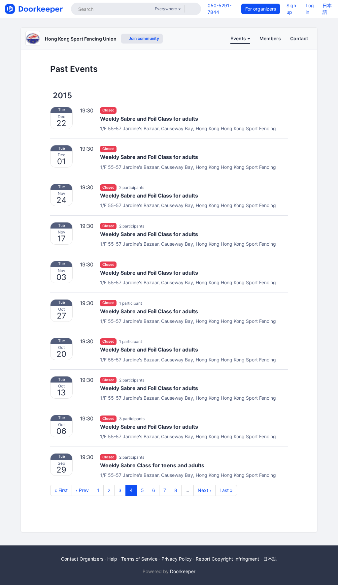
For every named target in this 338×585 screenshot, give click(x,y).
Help (112, 559)
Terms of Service (139, 559)
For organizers (260, 9)
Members (270, 38)
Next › (204, 490)
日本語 (270, 559)
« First (61, 490)
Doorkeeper (182, 571)
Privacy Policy (176, 559)
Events (238, 38)
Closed (108, 110)
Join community (143, 38)
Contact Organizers (82, 559)
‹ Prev (82, 490)
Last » (226, 490)
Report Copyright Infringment (227, 559)
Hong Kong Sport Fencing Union (81, 39)
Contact (299, 38)
